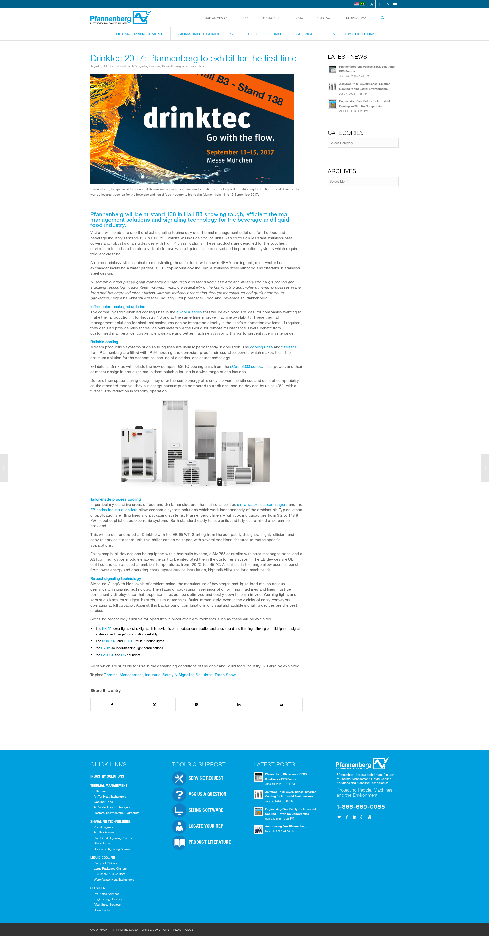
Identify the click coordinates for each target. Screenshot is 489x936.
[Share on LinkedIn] (239, 704)
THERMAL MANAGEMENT (108, 785)
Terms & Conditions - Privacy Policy (166, 929)
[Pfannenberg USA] (121, 17)
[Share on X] (154, 704)
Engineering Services (108, 899)
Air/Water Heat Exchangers (112, 807)
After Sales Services (107, 904)
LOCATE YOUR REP (206, 826)
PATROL (107, 654)
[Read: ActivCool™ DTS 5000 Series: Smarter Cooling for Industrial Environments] (332, 86)
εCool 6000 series (246, 366)
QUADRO (109, 640)
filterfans (288, 347)
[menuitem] (215, 17)
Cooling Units (103, 802)
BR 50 (106, 628)
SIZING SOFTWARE (206, 810)
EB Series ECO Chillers (109, 874)
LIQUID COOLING (102, 857)
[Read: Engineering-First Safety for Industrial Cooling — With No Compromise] (332, 104)
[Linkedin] (354, 817)
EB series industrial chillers (114, 509)
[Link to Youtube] (395, 4)
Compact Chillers (105, 863)
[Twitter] (339, 817)
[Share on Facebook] (112, 704)
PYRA (105, 647)
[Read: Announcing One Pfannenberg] (258, 829)
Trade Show (197, 66)
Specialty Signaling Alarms (112, 849)
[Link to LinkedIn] (387, 4)
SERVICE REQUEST (206, 778)
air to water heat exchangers (262, 504)
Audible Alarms (104, 832)
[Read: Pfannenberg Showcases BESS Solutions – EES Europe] (332, 69)
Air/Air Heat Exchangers (110, 796)
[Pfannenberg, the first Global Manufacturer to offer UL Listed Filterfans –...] (4, 468)
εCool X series (189, 312)
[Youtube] (370, 817)
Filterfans (100, 791)
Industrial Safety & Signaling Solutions (137, 66)
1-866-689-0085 (361, 806)
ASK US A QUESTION (207, 794)
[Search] (382, 17)
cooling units (261, 347)
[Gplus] (362, 817)
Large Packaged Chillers (110, 868)
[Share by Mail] (281, 704)
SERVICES (97, 888)
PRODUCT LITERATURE (210, 842)
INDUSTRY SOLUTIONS (107, 776)
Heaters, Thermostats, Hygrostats (116, 813)
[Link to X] (371, 4)
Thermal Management (175, 66)
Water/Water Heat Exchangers (114, 879)
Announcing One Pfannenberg (285, 826)
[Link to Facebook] (379, 4)
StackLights (102, 843)
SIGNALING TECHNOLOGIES (110, 821)
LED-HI (129, 640)
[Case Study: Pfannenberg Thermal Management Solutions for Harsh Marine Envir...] (485, 468)
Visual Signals (103, 827)
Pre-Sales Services (106, 893)
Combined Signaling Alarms (113, 838)
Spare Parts (102, 910)
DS (123, 654)
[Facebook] (347, 817)
